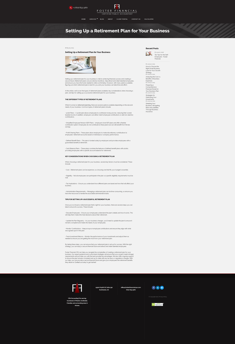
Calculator (148, 19)
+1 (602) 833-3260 (80, 8)
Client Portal (122, 19)
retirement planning (84, 105)
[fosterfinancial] (117, 9)
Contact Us (136, 19)
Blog (102, 19)
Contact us (78, 262)
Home (84, 19)
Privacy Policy (163, 296)
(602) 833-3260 (131, 290)
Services (93, 19)
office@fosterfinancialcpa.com (131, 287)
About (110, 19)
